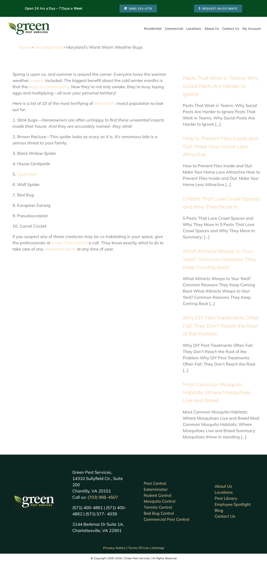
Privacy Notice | (115, 548)
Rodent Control (157, 495)
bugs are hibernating (49, 86)
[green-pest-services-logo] (29, 23)
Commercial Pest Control (166, 519)
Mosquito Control (159, 501)
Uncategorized (48, 47)
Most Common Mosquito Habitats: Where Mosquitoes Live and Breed (217, 392)
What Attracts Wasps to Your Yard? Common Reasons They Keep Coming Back (219, 259)
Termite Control (158, 507)
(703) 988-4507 (103, 497)
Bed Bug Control (159, 513)
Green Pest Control (70, 242)
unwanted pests (60, 249)
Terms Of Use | (139, 548)
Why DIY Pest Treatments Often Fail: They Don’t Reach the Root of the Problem (221, 326)
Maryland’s (105, 103)
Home (24, 47)
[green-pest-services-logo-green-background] (34, 495)
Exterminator (156, 489)
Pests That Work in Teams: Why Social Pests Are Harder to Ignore (220, 86)
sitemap (157, 548)
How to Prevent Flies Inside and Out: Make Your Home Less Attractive (220, 146)
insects (37, 80)
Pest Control (155, 483)
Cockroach (27, 174)
